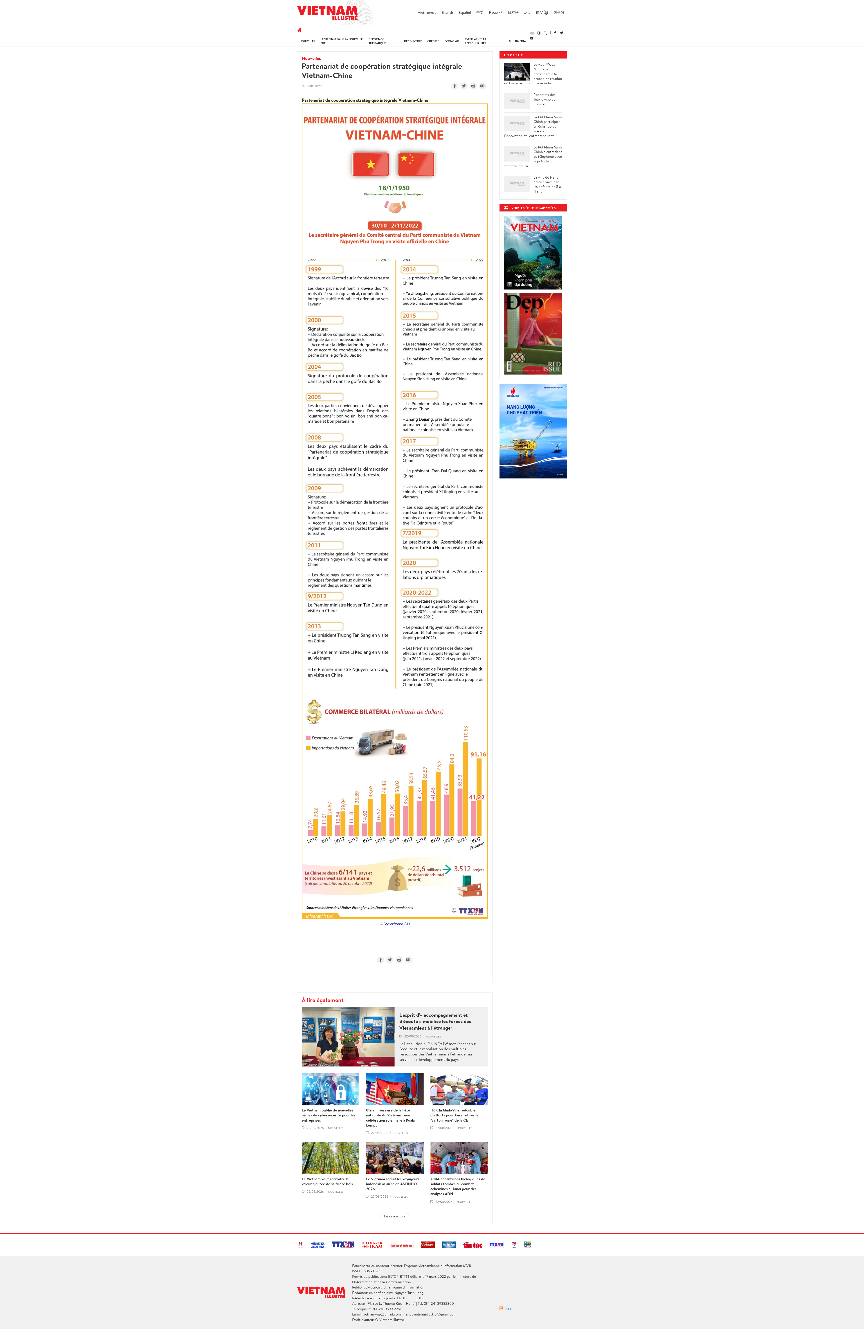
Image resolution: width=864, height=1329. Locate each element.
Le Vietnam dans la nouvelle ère (342, 41)
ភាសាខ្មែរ (542, 12)
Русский (495, 12)
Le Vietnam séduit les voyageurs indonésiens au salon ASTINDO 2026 (392, 1183)
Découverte (413, 41)
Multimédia (517, 41)
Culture (433, 41)
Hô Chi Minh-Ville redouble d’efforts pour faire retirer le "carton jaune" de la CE (454, 1115)
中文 (480, 12)
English (447, 12)
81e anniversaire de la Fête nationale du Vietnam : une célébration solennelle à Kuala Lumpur (390, 1117)
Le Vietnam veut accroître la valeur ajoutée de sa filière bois (327, 1181)
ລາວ (527, 12)
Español (465, 12)
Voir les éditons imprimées (533, 208)
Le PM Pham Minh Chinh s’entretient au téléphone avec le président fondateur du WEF (533, 156)
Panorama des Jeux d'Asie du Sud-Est (544, 99)
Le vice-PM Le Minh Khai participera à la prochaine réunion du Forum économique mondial (533, 73)
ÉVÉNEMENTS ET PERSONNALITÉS (475, 41)
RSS (508, 1308)
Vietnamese (427, 12)
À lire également (323, 1000)
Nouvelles (307, 41)
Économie (452, 41)
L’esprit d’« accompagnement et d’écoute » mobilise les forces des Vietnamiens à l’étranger (435, 1021)
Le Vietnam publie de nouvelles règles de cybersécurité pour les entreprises (328, 1115)
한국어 (559, 12)
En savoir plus (395, 1216)
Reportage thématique (377, 41)
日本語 (513, 12)
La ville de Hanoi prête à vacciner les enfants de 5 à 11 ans (547, 184)
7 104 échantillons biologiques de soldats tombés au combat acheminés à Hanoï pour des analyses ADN (457, 1186)
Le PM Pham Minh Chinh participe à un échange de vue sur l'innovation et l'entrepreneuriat (533, 126)
